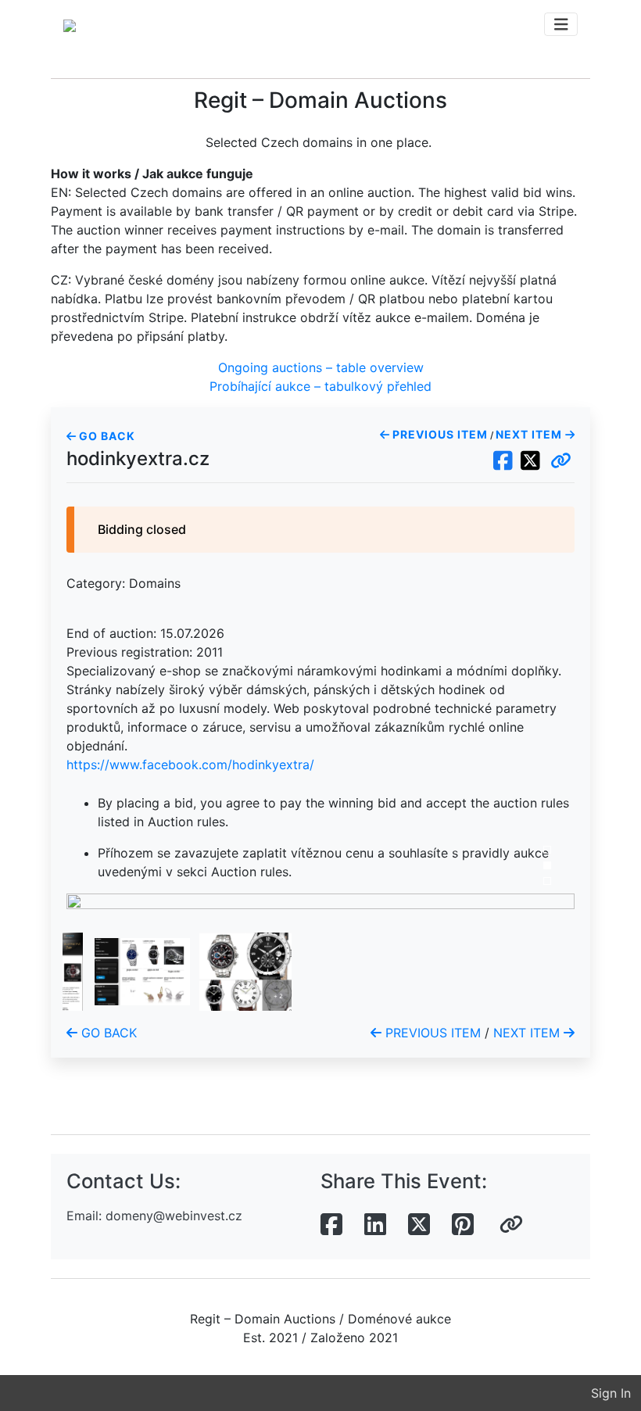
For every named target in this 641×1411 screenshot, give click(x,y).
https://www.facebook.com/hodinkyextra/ (190, 764)
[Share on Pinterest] (463, 1225)
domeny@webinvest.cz (174, 1215)
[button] (561, 461)
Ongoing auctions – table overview (321, 367)
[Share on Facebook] (331, 1225)
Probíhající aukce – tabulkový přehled (320, 386)
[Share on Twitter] (419, 1225)
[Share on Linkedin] (375, 1225)
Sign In (611, 1393)
